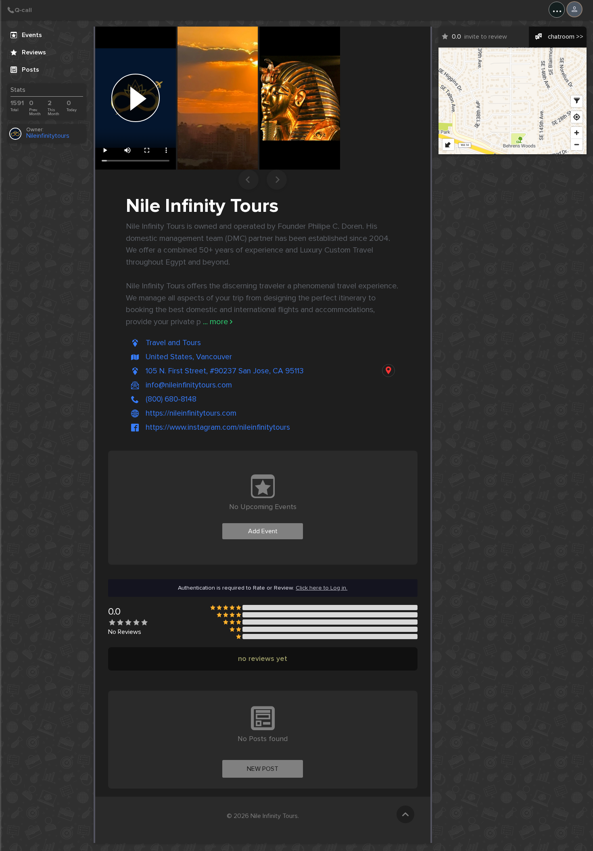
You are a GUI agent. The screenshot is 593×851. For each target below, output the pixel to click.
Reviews (34, 52)
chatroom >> (565, 37)
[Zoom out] (577, 144)
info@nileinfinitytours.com (189, 385)
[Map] (512, 101)
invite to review (479, 37)
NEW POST (262, 769)
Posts (30, 70)
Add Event (263, 531)
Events (32, 35)
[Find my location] (577, 117)
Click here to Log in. (321, 588)
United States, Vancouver (189, 357)
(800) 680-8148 (171, 399)
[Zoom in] (577, 133)
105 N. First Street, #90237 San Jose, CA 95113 (225, 371)
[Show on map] (388, 370)
